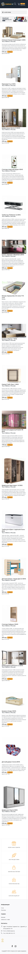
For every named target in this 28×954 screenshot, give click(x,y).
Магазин (3, 917)
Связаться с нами (5, 919)
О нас (2, 908)
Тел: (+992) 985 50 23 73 (9, 933)
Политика (3, 910)
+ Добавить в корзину (14, 147)
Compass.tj (12, 951)
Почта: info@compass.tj (9, 931)
